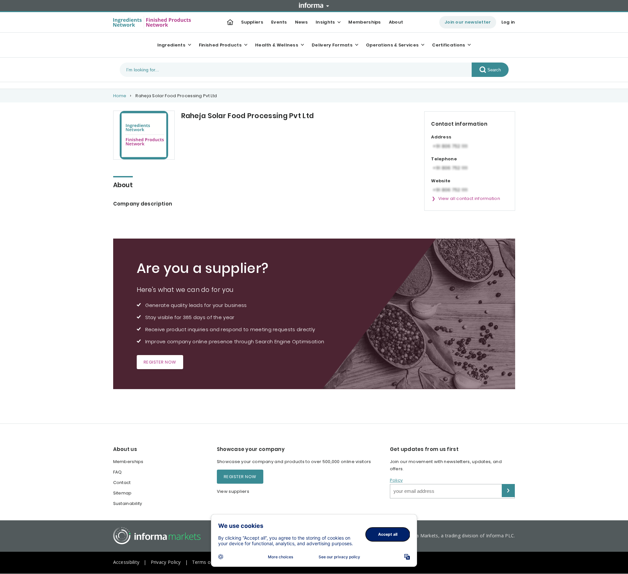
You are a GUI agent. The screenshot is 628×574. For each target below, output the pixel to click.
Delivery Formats (332, 45)
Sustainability (127, 503)
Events (279, 22)
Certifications (448, 45)
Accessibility (126, 562)
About (396, 22)
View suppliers (233, 491)
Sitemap (122, 493)
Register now (160, 362)
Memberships (364, 22)
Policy (396, 480)
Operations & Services (392, 45)
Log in (508, 22)
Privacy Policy (166, 562)
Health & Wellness (276, 45)
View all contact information (469, 198)
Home (120, 96)
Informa (314, 5)
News (301, 22)
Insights (325, 22)
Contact (122, 482)
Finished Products (220, 45)
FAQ (117, 472)
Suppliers (252, 22)
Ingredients (171, 45)
